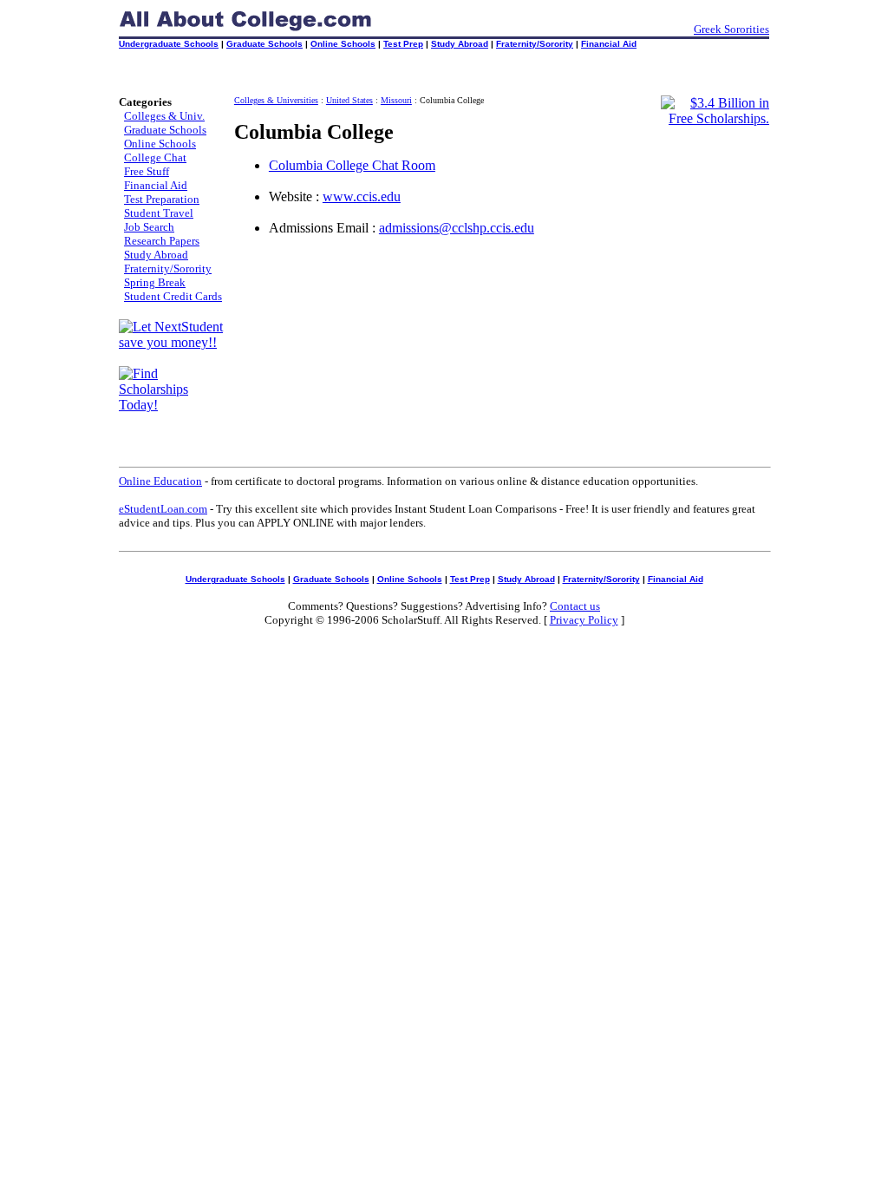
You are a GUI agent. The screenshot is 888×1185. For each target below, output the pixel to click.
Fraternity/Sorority (534, 44)
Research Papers (161, 240)
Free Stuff (146, 171)
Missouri (396, 100)
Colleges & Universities (276, 100)
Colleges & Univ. (164, 115)
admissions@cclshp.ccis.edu (456, 227)
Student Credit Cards (173, 296)
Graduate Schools (264, 44)
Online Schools (342, 44)
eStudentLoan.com (163, 508)
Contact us (575, 605)
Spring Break (155, 282)
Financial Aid (609, 44)
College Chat (155, 157)
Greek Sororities (731, 29)
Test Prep (403, 44)
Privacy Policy (584, 619)
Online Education (160, 481)
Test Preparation (161, 199)
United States (349, 100)
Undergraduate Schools (169, 44)
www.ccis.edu (362, 196)
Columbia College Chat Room (352, 165)
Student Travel (158, 212)
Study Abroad (459, 44)
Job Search (149, 226)
